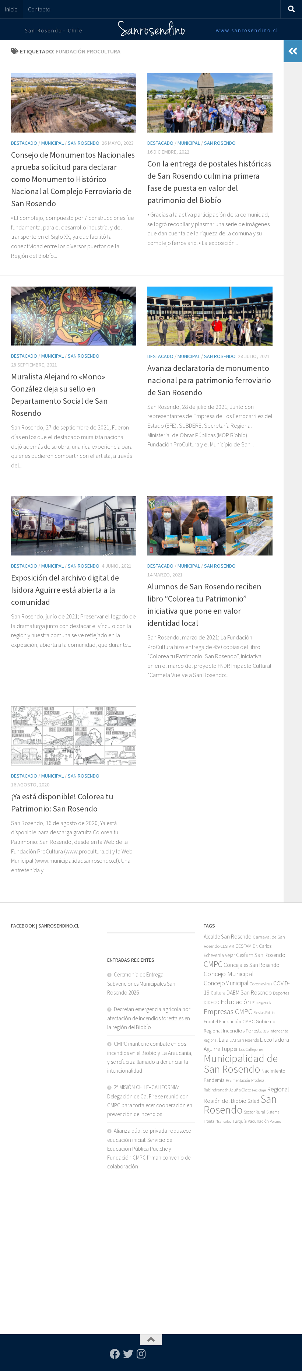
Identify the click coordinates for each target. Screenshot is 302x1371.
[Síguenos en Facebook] (115, 1354)
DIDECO (212, 1002)
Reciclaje (259, 1090)
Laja (223, 1039)
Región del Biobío (225, 1100)
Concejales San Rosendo (252, 964)
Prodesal (258, 1080)
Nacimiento (273, 1071)
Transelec (224, 1121)
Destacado (24, 143)
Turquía (239, 1121)
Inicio (11, 9)
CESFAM (227, 946)
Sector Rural (254, 1112)
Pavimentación (238, 1080)
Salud (253, 1101)
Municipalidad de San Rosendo (241, 1064)
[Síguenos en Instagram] (141, 1354)
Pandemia (214, 1080)
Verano (275, 1121)
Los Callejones (251, 1049)
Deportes (281, 993)
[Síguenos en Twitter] (128, 1354)
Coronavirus (261, 983)
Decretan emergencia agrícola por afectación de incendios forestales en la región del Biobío (148, 1018)
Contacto (39, 9)
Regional (278, 1089)
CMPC (213, 964)
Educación (236, 1001)
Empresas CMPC (228, 1011)
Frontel (211, 1021)
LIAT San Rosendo (244, 1040)
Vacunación (258, 1121)
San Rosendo (83, 143)
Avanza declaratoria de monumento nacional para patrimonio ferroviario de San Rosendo (209, 380)
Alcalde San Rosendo (228, 936)
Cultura (218, 993)
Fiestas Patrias (264, 1012)
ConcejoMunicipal (226, 983)
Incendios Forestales (245, 1030)
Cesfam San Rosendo (260, 954)
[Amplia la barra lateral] (293, 51)
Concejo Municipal (229, 973)
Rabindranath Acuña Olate (227, 1090)
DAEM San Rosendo (249, 992)
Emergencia (262, 1002)
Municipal (52, 143)
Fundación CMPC (236, 1021)
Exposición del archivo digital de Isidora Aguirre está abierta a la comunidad (65, 589)
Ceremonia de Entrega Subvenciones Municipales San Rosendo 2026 (141, 983)
